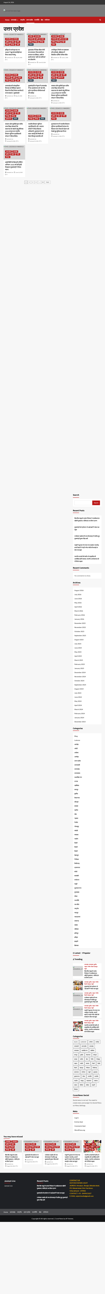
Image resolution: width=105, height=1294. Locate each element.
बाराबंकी (76, 876)
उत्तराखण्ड (15, 39)
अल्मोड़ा (76, 757)
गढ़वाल (12, 42)
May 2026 (78, 603)
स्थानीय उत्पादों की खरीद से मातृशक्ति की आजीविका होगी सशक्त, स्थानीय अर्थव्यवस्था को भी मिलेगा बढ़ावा (86, 558)
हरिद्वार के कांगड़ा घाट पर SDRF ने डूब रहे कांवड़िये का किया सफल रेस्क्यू (13, 52)
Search (76, 495)
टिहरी (75, 843)
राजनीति (36, 20)
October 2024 (79, 681)
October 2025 (79, 631)
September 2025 (80, 635)
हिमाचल (76, 945)
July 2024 (77, 693)
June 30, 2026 (42, 62)
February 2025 (79, 664)
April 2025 (78, 656)
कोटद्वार (76, 802)
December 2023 (80, 722)
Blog (76, 736)
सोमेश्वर (76, 929)
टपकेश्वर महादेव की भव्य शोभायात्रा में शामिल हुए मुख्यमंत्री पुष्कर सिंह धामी (87, 537)
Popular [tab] (86, 953)
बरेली (75, 871)
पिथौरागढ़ (76, 863)
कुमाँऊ (7, 42)
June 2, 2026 (65, 57)
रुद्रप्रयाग (77, 917)
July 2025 (77, 644)
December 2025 (80, 623)
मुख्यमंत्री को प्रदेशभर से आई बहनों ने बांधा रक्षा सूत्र (86, 528)
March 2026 (78, 611)
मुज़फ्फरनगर (60, 77)
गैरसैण (18, 42)
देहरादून (12, 44)
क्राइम (76, 806)
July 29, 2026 (18, 57)
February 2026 (79, 615)
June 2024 (78, 697)
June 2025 (78, 648)
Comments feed (80, 1126)
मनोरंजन (47, 20)
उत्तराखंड (13, 20)
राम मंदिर (76, 904)
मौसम (75, 896)
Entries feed (78, 1122)
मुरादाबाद (76, 892)
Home (7, 20)
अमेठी (76, 748)
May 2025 (78, 652)
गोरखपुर (36, 42)
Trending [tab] (78, 959)
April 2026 (78, 607)
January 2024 (79, 717)
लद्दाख (76, 925)
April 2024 (78, 705)
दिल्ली (7, 44)
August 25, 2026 (90, 1166)
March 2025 (78, 660)
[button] (100, 20)
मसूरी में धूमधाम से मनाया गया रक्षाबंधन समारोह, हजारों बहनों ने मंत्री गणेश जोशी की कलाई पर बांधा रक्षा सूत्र (86, 547)
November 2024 (80, 676)
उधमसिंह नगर (78, 777)
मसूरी (18, 44)
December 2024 (80, 672)
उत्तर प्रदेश (29, 20)
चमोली (76, 830)
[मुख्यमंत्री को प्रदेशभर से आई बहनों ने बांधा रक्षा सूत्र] (78, 985)
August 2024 (79, 689)
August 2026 (79, 590)
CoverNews (59, 1219)
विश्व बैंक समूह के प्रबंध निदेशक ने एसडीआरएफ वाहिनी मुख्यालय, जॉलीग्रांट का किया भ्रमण (87, 519)
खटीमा (76, 810)
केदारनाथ (77, 798)
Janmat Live (10, 57)
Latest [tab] (77, 953)
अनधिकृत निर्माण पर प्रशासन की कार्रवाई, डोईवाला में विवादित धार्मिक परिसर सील (60, 52)
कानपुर (76, 789)
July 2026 (77, 594)
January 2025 (79, 668)
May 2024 (78, 701)
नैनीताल (76, 859)
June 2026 (78, 599)
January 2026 (79, 619)
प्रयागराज (77, 867)
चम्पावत (76, 835)
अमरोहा (76, 744)
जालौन (76, 839)
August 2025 (79, 640)
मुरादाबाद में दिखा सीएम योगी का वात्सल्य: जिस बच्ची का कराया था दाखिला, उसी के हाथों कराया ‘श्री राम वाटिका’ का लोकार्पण (37, 55)
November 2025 (80, 627)
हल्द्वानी (76, 941)
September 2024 (80, 685)
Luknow (77, 740)
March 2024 (78, 709)
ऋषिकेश (76, 785)
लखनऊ (31, 44)
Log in (76, 1118)
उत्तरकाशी (77, 765)
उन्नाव (76, 781)
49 (43, 182)
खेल (42, 20)
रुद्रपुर (76, 912)
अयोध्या (31, 36)
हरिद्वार (53, 44)
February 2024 (79, 713)
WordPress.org (79, 1130)
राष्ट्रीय (22, 20)
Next (47, 182)
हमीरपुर (76, 933)
